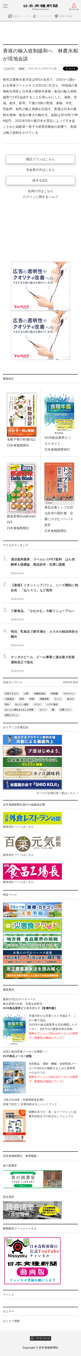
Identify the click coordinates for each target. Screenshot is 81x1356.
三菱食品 (9, 699)
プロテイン (69, 693)
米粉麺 (54, 693)
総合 (21, 68)
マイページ (42, 1338)
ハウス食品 (52, 704)
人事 (26, 693)
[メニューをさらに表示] (5, 6)
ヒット (58, 699)
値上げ (70, 699)
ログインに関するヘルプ (40, 197)
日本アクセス (11, 693)
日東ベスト (65, 709)
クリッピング (44, 16)
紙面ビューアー (22, 16)
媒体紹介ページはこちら (18, 826)
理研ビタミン (11, 715)
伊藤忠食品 (39, 693)
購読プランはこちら (40, 159)
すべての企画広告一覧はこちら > (57, 793)
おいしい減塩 (22, 704)
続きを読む (40, 180)
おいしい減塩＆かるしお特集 (19, 709)
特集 (32, 699)
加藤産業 (44, 699)
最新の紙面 (65, 16)
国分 (7, 704)
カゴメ (37, 704)
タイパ (43, 709)
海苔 (21, 699)
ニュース (9, 68)
